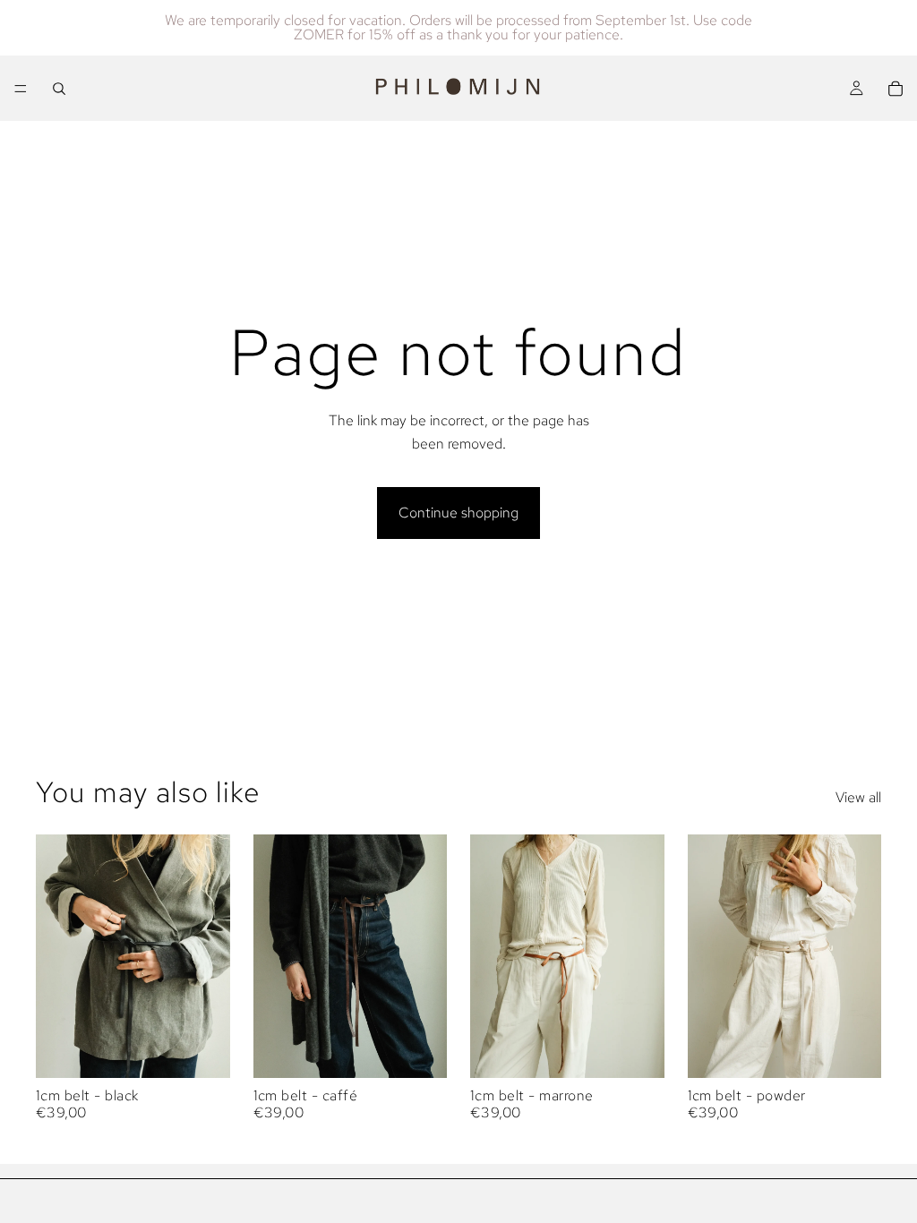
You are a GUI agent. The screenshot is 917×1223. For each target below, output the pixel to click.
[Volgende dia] (210, 956)
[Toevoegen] (202, 1050)
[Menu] (20, 88)
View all (858, 797)
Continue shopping (458, 512)
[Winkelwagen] (895, 88)
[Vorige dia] (55, 956)
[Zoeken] (59, 88)
